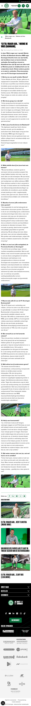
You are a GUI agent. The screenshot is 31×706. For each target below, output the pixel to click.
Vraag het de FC (25, 1)
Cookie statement (16, 702)
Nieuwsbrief (16, 620)
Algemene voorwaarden (10, 700)
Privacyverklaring (22, 700)
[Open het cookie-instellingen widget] (3, 703)
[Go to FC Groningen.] (1, 37)
